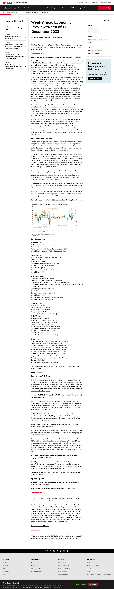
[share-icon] (108, 21)
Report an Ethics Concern (65, 568)
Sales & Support (62, 562)
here (39, 368)
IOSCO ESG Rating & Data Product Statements (98, 574)
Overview (33, 562)
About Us (5, 574)
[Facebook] (57, 551)
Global (90, 42)
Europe (100, 39)
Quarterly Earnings (35, 568)
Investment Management (95, 50)
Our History (6, 565)
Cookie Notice (57, 587)
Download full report (36, 53)
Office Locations (62, 571)
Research (28, 12)
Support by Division (63, 565)
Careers (88, 562)
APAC (105, 39)
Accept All (93, 584)
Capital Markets (92, 29)
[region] (57, 584)
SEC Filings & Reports (36, 571)
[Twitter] (54, 551)
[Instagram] (60, 551)
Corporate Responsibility (92, 565)
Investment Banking (93, 53)
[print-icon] (105, 21)
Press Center (6, 571)
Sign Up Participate (95, 78)
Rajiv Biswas (58, 37)
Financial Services (93, 32)
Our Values (5, 562)
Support (96, 2)
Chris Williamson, (38, 37)
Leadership (89, 568)
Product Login (107, 2)
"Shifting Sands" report (73, 200)
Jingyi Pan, (47, 37)
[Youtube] (64, 551)
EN (88, 2)
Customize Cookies (81, 584)
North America (92, 39)
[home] (3, 12)
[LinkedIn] (67, 551)
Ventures (5, 568)
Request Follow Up (105, 8)
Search (81, 2)
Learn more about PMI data (40, 526)
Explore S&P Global (22, 2)
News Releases (35, 565)
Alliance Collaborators (64, 574)
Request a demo (35, 530)
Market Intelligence (12, 12)
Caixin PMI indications (57, 468)
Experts (88, 571)
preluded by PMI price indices (53, 416)
